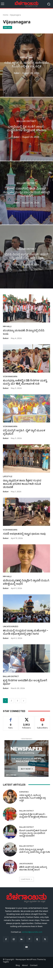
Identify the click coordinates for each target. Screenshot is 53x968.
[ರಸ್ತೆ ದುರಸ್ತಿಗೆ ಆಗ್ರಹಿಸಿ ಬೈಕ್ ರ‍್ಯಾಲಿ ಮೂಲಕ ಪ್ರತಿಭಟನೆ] (26, 408)
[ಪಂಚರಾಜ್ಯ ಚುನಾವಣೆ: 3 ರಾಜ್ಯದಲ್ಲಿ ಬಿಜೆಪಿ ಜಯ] (26, 308)
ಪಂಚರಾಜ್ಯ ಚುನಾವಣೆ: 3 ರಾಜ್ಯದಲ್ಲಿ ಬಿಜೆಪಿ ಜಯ (23, 332)
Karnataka (26, 57)
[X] (45, 939)
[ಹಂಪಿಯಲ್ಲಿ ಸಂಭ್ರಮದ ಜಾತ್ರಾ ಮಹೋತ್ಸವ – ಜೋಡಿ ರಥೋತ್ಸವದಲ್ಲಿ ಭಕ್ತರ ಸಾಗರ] (26, 608)
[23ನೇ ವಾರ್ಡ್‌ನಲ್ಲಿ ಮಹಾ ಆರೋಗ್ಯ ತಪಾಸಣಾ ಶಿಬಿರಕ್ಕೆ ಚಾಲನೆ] (10, 867)
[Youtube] (26, 947)
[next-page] (23, 700)
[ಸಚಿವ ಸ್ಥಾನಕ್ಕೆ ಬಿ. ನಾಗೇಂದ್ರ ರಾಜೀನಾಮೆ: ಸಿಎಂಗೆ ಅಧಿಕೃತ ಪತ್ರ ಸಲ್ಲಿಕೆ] (26, 65)
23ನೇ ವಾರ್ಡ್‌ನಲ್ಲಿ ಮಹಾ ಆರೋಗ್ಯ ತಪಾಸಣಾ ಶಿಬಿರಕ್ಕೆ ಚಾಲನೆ (33, 868)
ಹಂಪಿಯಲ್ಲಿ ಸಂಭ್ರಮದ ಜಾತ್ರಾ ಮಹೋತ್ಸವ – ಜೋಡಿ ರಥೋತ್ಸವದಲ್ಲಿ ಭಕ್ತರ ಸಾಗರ (25, 632)
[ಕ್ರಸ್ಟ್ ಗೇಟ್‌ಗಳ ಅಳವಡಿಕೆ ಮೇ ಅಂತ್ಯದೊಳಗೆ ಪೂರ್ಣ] (26, 658)
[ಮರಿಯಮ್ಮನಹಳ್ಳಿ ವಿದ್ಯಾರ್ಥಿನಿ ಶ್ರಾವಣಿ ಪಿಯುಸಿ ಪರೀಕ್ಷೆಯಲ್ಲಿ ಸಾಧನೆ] (26, 558)
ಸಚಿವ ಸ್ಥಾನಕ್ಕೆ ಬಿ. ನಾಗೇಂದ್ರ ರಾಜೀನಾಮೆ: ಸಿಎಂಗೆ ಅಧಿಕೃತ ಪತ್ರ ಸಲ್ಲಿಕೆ (32, 798)
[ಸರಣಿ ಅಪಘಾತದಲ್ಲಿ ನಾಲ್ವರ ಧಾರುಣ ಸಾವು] (26, 512)
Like (10, 718)
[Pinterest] (29, 939)
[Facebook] (6, 939)
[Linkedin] (21, 939)
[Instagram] (14, 939)
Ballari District (26, 121)
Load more (25, 879)
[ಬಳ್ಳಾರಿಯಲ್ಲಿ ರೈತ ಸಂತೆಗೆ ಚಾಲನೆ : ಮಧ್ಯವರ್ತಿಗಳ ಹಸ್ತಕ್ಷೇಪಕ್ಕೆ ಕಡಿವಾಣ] (26, 129)
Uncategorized (10, 626)
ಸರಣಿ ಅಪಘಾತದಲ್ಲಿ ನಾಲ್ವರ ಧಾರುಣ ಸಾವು (24, 533)
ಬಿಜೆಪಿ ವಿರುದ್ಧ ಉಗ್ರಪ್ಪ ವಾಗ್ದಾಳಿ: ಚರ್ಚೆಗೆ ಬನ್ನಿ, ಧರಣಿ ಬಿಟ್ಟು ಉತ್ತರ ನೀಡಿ (34, 850)
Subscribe (42, 718)
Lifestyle (7, 476)
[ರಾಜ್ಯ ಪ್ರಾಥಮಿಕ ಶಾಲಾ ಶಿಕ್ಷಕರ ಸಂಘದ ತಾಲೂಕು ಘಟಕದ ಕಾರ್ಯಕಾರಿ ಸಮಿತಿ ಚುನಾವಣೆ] (26, 458)
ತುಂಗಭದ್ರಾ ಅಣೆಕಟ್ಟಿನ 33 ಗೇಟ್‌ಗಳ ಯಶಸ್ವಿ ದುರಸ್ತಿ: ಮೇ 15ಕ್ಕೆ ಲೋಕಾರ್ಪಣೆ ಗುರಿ (25, 382)
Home (5, 15)
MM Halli (7, 27)
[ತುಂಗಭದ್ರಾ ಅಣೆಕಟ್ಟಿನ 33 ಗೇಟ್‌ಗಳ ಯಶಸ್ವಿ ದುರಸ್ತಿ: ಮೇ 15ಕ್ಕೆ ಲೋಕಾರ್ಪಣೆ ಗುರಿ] (26, 358)
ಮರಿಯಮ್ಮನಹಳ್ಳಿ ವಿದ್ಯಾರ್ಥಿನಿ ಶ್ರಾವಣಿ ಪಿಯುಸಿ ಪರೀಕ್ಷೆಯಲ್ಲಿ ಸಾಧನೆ (26, 582)
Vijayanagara (10, 376)
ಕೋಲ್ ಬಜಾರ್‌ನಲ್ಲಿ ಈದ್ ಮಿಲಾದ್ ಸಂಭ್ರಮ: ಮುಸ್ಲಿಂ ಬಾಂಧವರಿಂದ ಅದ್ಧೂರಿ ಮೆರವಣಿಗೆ (33, 833)
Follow (26, 718)
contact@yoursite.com (32, 932)
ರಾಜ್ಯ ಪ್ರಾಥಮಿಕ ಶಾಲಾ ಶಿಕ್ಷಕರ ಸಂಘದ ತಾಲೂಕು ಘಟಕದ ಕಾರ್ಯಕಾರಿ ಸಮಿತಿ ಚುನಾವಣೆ (22, 484)
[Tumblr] (37, 939)
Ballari (6, 338)
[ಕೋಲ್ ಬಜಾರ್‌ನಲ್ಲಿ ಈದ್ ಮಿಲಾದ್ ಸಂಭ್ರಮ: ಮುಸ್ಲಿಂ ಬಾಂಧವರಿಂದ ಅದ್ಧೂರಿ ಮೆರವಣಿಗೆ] (26, 193)
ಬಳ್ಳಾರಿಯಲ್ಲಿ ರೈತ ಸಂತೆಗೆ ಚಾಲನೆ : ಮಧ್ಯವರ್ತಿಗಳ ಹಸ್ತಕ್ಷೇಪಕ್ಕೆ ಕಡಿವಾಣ (33, 815)
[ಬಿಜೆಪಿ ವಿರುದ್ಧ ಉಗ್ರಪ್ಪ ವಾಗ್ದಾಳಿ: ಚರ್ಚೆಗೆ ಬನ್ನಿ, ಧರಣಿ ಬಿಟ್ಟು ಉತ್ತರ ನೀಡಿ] (26, 256)
